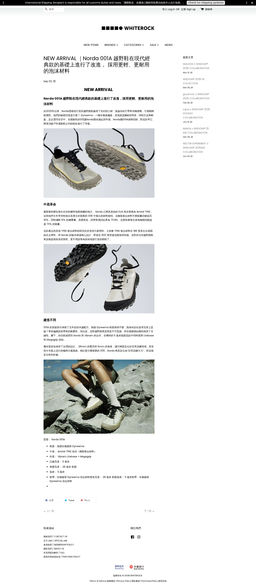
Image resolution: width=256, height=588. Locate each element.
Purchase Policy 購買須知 (154, 581)
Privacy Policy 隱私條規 (128, 581)
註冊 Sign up (188, 9)
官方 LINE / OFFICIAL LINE (55, 540)
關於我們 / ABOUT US (54, 548)
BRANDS (110, 45)
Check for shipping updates (206, 2)
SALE (153, 45)
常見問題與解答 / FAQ (54, 552)
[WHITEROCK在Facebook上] (132, 537)
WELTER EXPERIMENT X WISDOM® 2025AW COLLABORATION (195, 148)
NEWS (169, 45)
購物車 (208, 9)
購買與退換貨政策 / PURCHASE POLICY (62, 556)
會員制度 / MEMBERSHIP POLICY (59, 544)
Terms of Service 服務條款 (102, 581)
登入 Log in (168, 9)
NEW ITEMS (91, 45)
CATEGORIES (133, 45)
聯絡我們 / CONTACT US (55, 536)
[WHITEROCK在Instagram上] (139, 537)
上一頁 (50, 511)
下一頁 (147, 511)
